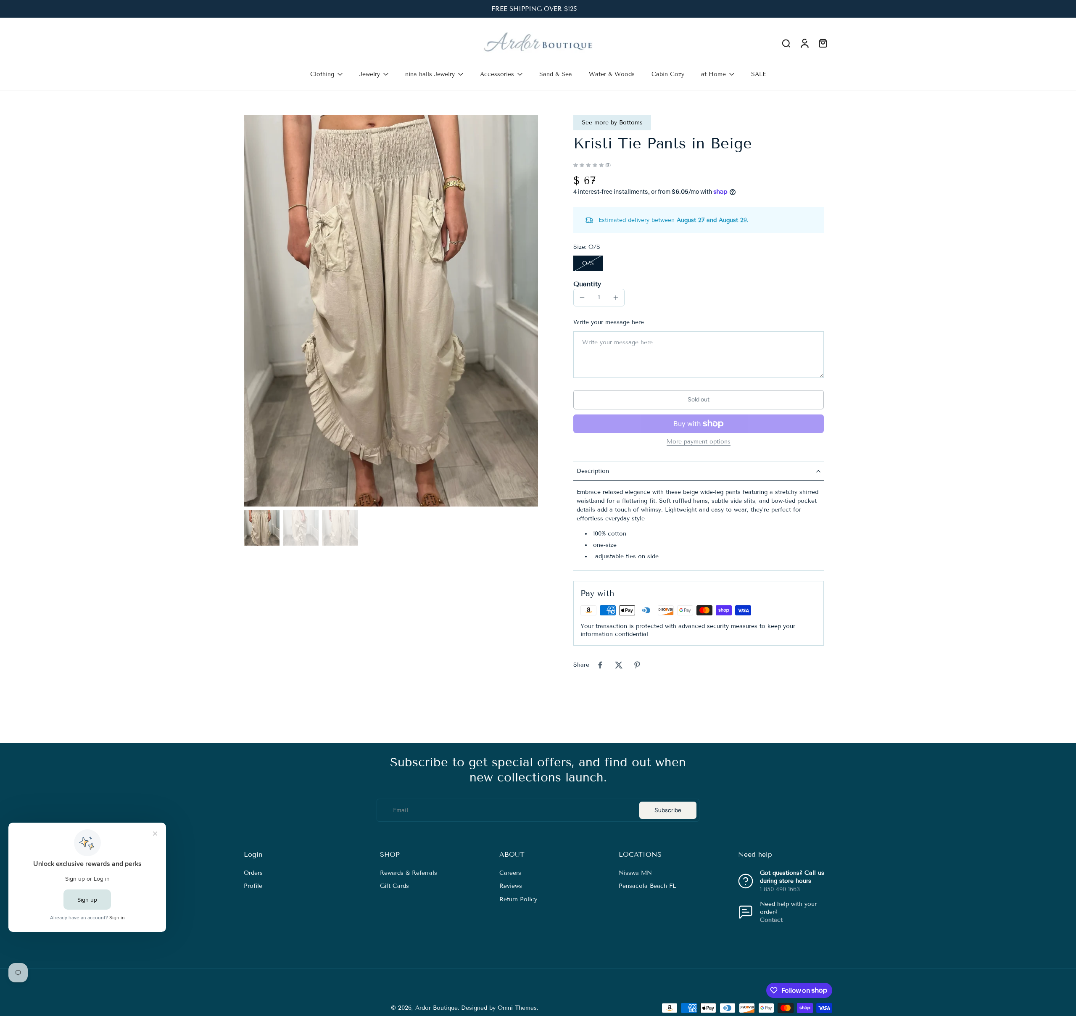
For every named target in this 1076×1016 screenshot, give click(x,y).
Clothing (322, 74)
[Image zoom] (391, 311)
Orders (253, 872)
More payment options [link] (699, 442)
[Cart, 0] (823, 43)
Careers (510, 872)
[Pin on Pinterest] (637, 665)
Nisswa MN (635, 872)
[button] (698, 399)
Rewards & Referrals (408, 872)
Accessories (497, 74)
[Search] (786, 42)
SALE (758, 74)
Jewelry (369, 74)
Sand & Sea (555, 74)
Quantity (587, 284)
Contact (771, 920)
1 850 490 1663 (780, 888)
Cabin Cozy (667, 74)
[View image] (262, 528)
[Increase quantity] (615, 297)
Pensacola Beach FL (647, 885)
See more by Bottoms (612, 122)
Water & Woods (612, 74)
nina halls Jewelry (430, 74)
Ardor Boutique (436, 1007)
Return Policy (518, 899)
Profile (253, 885)
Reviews (510, 885)
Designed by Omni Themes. (499, 1007)
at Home (713, 74)
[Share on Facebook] (600, 665)
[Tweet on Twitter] (618, 665)
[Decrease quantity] (582, 297)
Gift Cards (394, 885)
